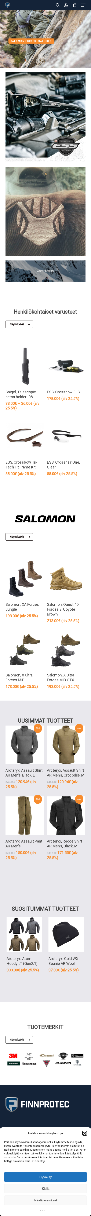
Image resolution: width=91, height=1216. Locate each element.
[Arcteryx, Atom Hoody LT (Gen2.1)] (24, 934)
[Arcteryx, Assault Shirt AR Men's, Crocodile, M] (66, 745)
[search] (58, 5)
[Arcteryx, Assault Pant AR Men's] (25, 815)
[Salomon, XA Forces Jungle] (25, 579)
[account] (66, 5)
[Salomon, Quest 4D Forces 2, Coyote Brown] (66, 579)
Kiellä (45, 1188)
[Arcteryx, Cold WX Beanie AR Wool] (66, 934)
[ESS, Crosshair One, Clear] (66, 437)
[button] (85, 1133)
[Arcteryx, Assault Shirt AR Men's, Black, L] (25, 745)
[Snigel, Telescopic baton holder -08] (25, 366)
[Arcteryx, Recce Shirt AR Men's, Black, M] (66, 815)
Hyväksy (45, 1177)
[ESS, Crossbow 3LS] (66, 366)
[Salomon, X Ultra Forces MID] (25, 649)
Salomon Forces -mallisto (31, 41)
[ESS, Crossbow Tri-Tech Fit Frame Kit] (25, 437)
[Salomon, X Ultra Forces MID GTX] (66, 649)
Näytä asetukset (45, 1200)
